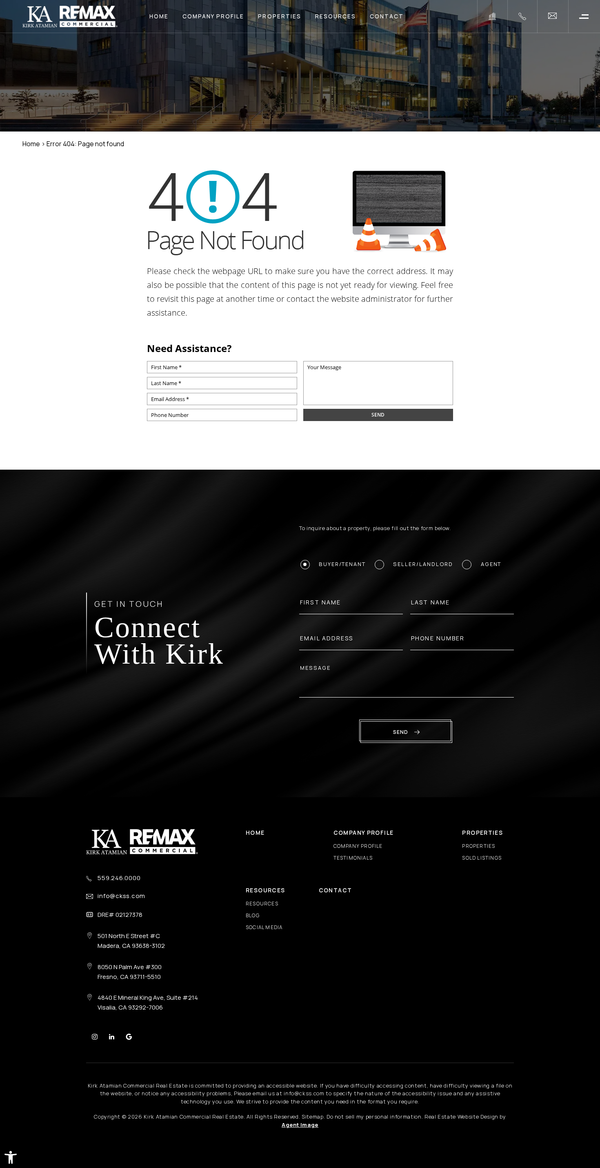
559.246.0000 (119, 878)
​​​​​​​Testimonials (353, 857)
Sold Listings (482, 857)
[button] (10, 1157)
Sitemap (313, 1116)
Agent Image (300, 1124)
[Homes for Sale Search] (492, 16)
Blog (253, 915)
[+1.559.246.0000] (522, 16)
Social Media (264, 927)
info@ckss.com (121, 896)
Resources (335, 16)
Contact (387, 16)
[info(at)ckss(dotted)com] (552, 16)
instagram (95, 1036)
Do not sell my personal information (374, 1116)
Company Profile (213, 16)
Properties (279, 16)
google (128, 1036)
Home (159, 16)
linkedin (111, 1036)
